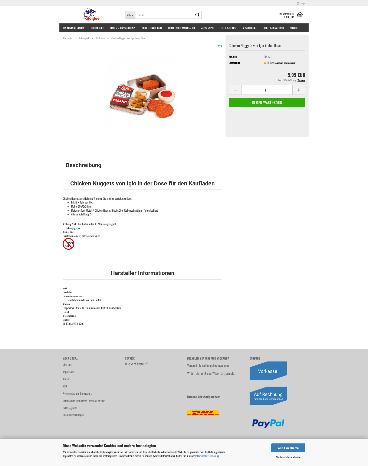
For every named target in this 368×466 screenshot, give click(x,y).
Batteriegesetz (70, 408)
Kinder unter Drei (152, 28)
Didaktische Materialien (181, 28)
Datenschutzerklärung (208, 456)
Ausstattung (249, 28)
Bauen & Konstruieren (122, 28)
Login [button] (302, 3)
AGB (65, 386)
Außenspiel (207, 28)
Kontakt (66, 379)
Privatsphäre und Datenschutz (77, 393)
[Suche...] (198, 15)
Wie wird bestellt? (136, 363)
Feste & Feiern (228, 28)
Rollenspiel (97, 28)
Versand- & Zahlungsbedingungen (208, 365)
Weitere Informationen (288, 457)
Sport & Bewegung (273, 28)
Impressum (68, 372)
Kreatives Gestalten (74, 28)
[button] (235, 90)
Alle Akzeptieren (288, 448)
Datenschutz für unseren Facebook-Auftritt (84, 401)
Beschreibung (83, 165)
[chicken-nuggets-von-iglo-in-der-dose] (142, 94)
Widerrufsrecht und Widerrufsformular (211, 373)
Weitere (294, 28)
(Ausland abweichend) (285, 63)
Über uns (67, 364)
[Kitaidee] (91, 14)
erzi (220, 45)
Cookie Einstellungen (73, 415)
